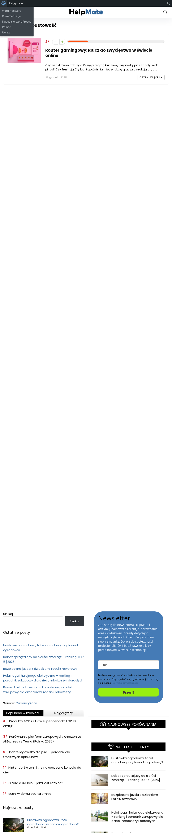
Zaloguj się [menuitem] (16, 3)
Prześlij (128, 692)
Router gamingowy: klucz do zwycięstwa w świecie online (98, 52)
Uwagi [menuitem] (6, 32)
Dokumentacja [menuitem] (11, 16)
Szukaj (8, 614)
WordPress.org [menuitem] (11, 10)
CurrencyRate (26, 703)
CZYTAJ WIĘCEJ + (151, 77)
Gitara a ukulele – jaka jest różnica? (35, 783)
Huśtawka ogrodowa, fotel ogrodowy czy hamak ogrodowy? (53, 822)
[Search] (165, 12)
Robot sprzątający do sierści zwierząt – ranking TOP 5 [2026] (135, 777)
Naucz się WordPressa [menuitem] (16, 21)
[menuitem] (3, 3)
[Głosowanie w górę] (62, 42)
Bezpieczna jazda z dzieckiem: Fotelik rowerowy (40, 668)
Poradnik (32, 827)
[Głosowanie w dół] (55, 42)
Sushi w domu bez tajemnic (29, 793)
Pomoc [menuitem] (6, 27)
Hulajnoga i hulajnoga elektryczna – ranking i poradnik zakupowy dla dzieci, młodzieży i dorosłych (137, 816)
